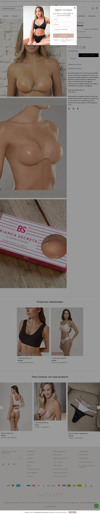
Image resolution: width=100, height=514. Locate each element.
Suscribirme (63, 36)
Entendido (72, 512)
